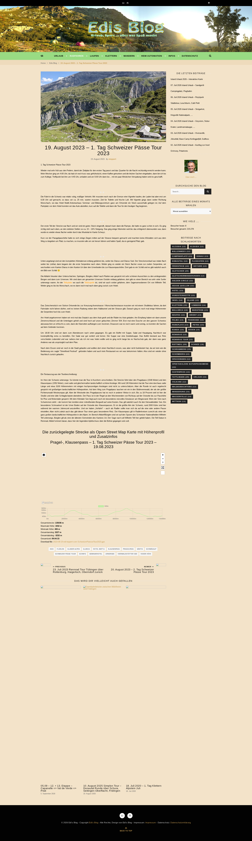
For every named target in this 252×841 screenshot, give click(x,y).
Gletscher (180, 271)
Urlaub (58, 56)
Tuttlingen (180, 377)
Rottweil (179, 344)
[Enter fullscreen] (163, 467)
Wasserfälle (181, 397)
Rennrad (179, 335)
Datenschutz (190, 56)
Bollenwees (181, 251)
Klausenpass (114, 549)
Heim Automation (151, 56)
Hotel (177, 290)
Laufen (94, 56)
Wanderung (181, 392)
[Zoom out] (163, 459)
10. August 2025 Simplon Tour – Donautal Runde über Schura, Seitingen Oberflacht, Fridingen (102, 788)
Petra (198, 325)
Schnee (197, 344)
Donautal (180, 261)
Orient (195, 315)
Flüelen (60, 549)
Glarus (86, 549)
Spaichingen (181, 359)
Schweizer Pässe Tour (65, 554)
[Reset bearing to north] (163, 462)
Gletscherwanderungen (188, 276)
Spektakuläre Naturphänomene (190, 365)
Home (43, 63)
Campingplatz (182, 256)
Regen (194, 330)
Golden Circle (182, 281)
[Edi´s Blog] (126, 29)
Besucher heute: (178, 226)
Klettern (111, 56)
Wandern (129, 56)
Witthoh (179, 401)
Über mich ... (190, 177)
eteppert (112, 159)
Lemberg (199, 305)
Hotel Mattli (99, 549)
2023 (52, 549)
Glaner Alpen (73, 549)
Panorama (196, 320)
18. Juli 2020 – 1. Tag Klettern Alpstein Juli (144, 787)
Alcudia (179, 246)
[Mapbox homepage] (47, 502)
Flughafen (200, 261)
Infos (172, 56)
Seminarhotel (95, 554)
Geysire (200, 266)
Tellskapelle (89, 282)
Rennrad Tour (182, 339)
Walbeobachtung (184, 387)
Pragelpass (128, 549)
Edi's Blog (93, 822)
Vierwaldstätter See (127, 554)
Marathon (200, 310)
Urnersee (110, 554)
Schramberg (181, 349)
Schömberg (181, 354)
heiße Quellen (183, 286)
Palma (178, 320)
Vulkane (179, 382)
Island (193, 300)
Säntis (140, 549)
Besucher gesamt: (179, 229)
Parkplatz (180, 325)
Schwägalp (151, 549)
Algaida (197, 246)
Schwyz (82, 554)
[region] (103, 478)
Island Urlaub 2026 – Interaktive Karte (187, 79)
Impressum (150, 822)
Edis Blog (53, 63)
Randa (178, 330)
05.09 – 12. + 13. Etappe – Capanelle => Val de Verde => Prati (58, 788)
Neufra (178, 315)
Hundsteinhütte (183, 295)
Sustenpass (181, 372)
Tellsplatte (68, 282)
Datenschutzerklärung (180, 822)
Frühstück (180, 266)
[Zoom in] (163, 455)
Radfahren (76, 56)
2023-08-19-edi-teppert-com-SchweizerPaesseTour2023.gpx (79, 542)
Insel (177, 300)
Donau (202, 256)
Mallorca (180, 310)
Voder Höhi (146, 554)
